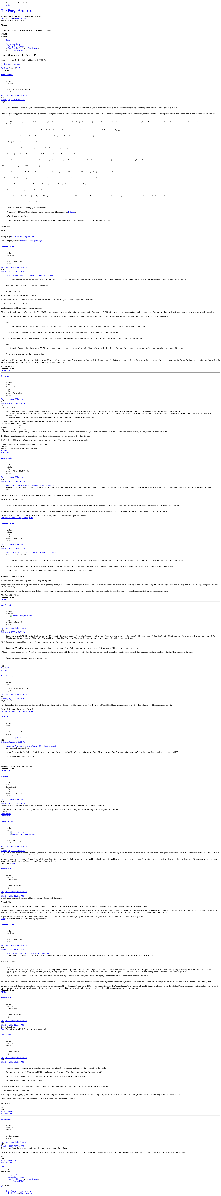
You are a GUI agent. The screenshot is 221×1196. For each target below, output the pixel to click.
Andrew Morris (7, 822)
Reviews (24, 18)
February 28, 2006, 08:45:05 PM (13, 481)
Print (2, 66)
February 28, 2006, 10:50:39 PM (13, 742)
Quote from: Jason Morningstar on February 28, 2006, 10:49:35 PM (31, 746)
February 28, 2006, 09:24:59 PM (13, 632)
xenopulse (5, 776)
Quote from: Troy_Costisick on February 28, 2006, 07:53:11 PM (29, 275)
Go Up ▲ (27, 1191)
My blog (4, 450)
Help (7, 1191)
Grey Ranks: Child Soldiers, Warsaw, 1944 (17, 518)
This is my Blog (7, 1113)
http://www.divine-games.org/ (31, 241)
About (3, 18)
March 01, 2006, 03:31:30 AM (12, 1062)
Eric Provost (6, 605)
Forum (16, 18)
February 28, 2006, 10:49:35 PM (13, 699)
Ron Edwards (33, 48)
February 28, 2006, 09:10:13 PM (13, 548)
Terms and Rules (16, 1191)
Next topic (16, 64)
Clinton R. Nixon (7, 246)
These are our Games (8, 1111)
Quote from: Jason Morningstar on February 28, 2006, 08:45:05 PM (31, 552)
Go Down (4, 68)
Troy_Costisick (7, 75)
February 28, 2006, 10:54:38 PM (13, 803)
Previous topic (6, 64)
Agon (3, 919)
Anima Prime (6, 816)
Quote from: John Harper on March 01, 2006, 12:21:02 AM (27, 953)
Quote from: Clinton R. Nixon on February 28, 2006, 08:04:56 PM (30, 485)
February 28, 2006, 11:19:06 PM (13, 851)
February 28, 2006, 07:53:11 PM (13, 100)
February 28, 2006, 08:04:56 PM (13, 272)
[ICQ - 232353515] (17, 832)
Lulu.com (71, 212)
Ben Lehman (6, 1035)
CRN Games (5, 370)
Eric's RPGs (5, 668)
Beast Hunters (6, 814)
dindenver (5, 376)
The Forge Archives (16, 10)
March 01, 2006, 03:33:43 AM (12, 1146)
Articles (10, 18)
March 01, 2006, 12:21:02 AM (12, 896)
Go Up (3, 1169)
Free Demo (5, 453)
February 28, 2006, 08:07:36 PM (13, 403)
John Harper (6, 869)
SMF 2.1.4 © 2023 (12, 1193)
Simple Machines (26, 1193)
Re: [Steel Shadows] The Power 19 (14, 95)
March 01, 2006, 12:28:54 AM (12, 949)
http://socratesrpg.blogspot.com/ (22, 237)
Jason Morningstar (8, 458)
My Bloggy (5, 670)
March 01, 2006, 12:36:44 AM (12, 1025)
